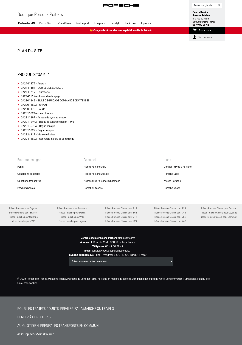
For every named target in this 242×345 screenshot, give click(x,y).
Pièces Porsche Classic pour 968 (170, 221)
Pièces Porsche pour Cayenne (23, 217)
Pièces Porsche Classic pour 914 (121, 217)
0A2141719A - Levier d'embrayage (40, 96)
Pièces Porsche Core (95, 167)
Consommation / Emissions (181, 279)
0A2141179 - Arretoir (33, 83)
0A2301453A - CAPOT (34, 105)
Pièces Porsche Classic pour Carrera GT (219, 217)
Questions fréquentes (29, 181)
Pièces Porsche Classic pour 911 (121, 208)
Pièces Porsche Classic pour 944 (170, 212)
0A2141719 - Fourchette (35, 92)
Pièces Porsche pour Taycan (72, 221)
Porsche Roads (172, 188)
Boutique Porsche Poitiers (40, 14)
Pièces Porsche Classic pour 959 (170, 217)
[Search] (219, 5)
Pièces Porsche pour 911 (23, 221)
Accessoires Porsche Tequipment (102, 181)
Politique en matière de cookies (114, 279)
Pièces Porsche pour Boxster (23, 212)
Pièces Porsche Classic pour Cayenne (219, 212)
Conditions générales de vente (148, 279)
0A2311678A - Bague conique (38, 126)
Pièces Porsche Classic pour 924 (121, 221)
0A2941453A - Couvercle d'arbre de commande (47, 139)
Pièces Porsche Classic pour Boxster (219, 208)
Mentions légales (57, 279)
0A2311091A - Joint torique (37, 113)
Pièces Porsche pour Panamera (72, 208)
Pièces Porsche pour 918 (72, 217)
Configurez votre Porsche (178, 167)
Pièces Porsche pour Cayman (23, 208)
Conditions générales (28, 174)
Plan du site (203, 279)
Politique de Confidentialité (81, 279)
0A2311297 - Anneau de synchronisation (44, 117)
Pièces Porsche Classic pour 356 (121, 212)
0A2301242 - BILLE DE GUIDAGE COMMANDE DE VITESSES (55, 100)
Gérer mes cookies (27, 283)
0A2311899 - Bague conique (37, 130)
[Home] (121, 6)
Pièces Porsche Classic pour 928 (170, 208)
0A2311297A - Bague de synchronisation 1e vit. (47, 122)
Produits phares (26, 188)
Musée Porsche (172, 181)
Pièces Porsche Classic (96, 174)
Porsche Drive (171, 174)
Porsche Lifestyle (93, 188)
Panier (20, 167)
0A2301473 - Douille (33, 109)
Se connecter (205, 37)
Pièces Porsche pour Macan (72, 212)
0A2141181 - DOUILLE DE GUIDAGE (42, 88)
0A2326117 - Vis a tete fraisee (38, 134)
